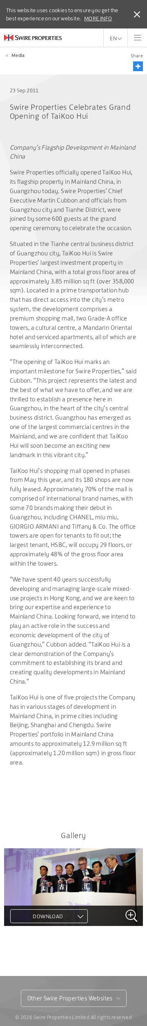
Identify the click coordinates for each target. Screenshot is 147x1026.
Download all (38, 954)
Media (18, 55)
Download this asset (48, 940)
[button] (138, 66)
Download (48, 916)
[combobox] (74, 998)
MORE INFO (98, 18)
